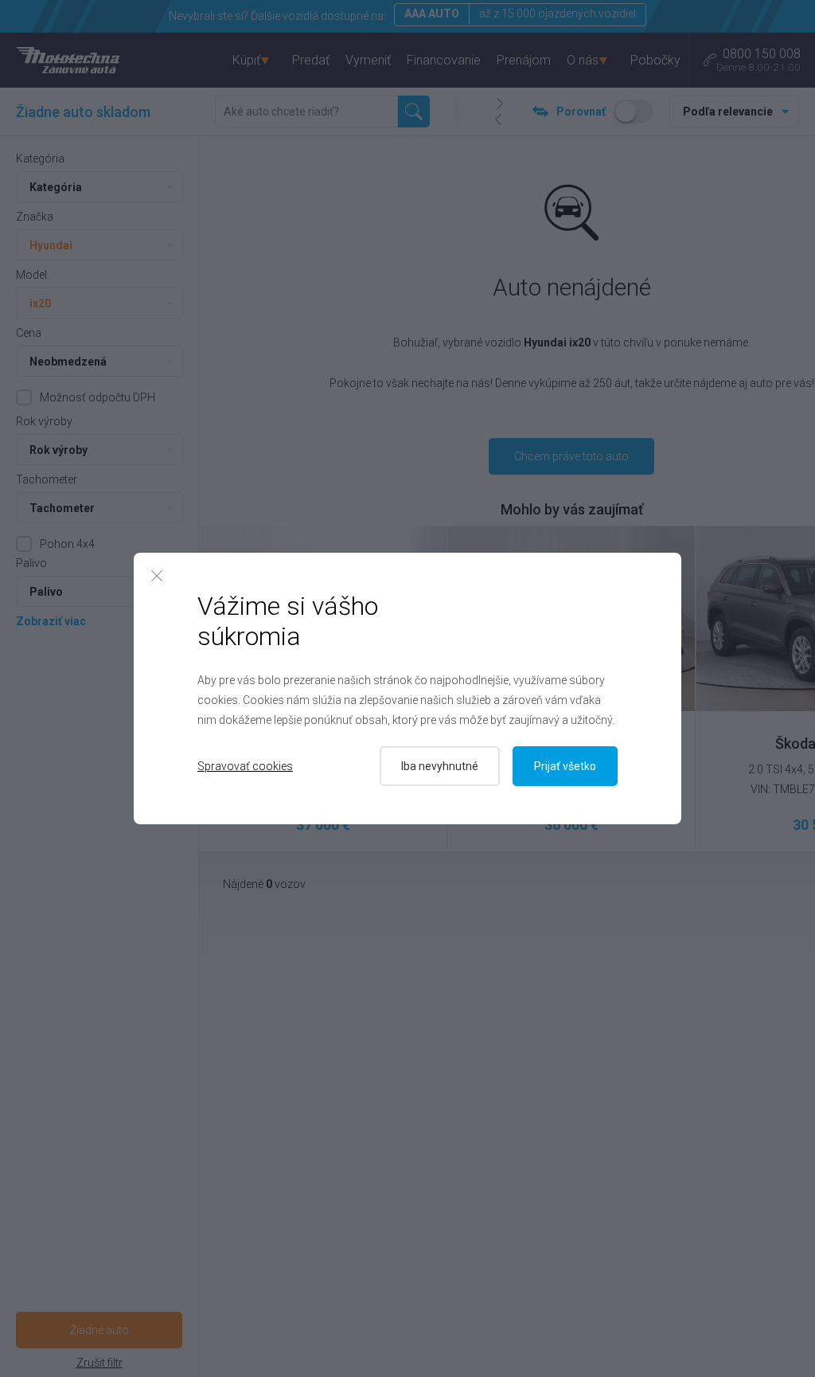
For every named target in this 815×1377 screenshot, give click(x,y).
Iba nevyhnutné (439, 766)
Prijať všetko (565, 766)
